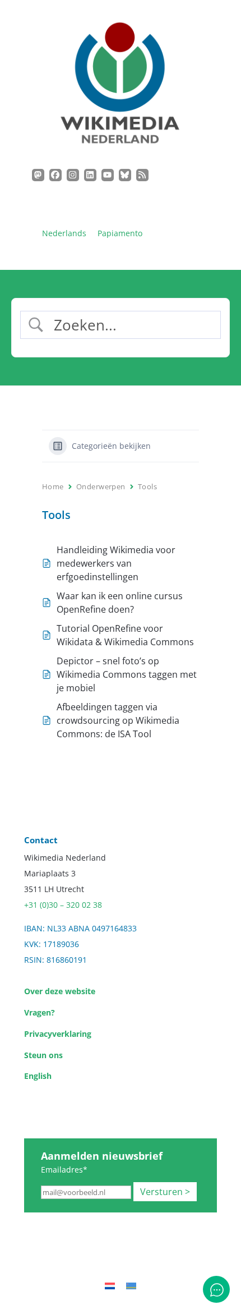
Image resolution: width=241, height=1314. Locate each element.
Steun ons (43, 1055)
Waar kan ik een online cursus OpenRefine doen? (120, 602)
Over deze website (59, 991)
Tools (147, 486)
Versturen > (165, 1192)
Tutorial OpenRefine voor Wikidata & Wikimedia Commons (125, 635)
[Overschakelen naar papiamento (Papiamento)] (131, 1286)
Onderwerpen (101, 486)
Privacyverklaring (57, 1033)
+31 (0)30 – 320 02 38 (63, 904)
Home (53, 486)
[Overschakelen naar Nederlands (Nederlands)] (110, 1286)
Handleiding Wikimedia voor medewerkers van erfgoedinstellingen (116, 563)
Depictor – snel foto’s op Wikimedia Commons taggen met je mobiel (127, 674)
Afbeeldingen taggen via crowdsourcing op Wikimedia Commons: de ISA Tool (118, 720)
